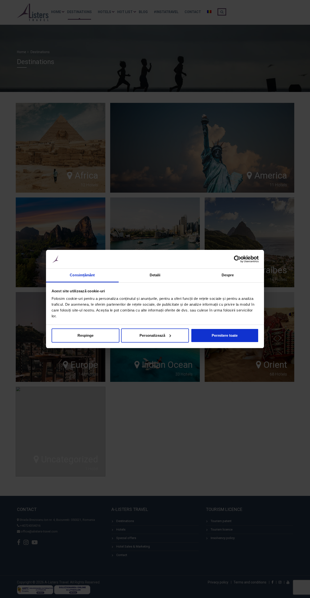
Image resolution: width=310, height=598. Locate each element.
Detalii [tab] (153, 275)
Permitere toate (222, 335)
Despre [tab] (224, 275)
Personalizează (150, 335)
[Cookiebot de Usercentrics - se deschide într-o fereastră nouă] (234, 259)
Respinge (85, 335)
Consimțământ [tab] (81, 275)
